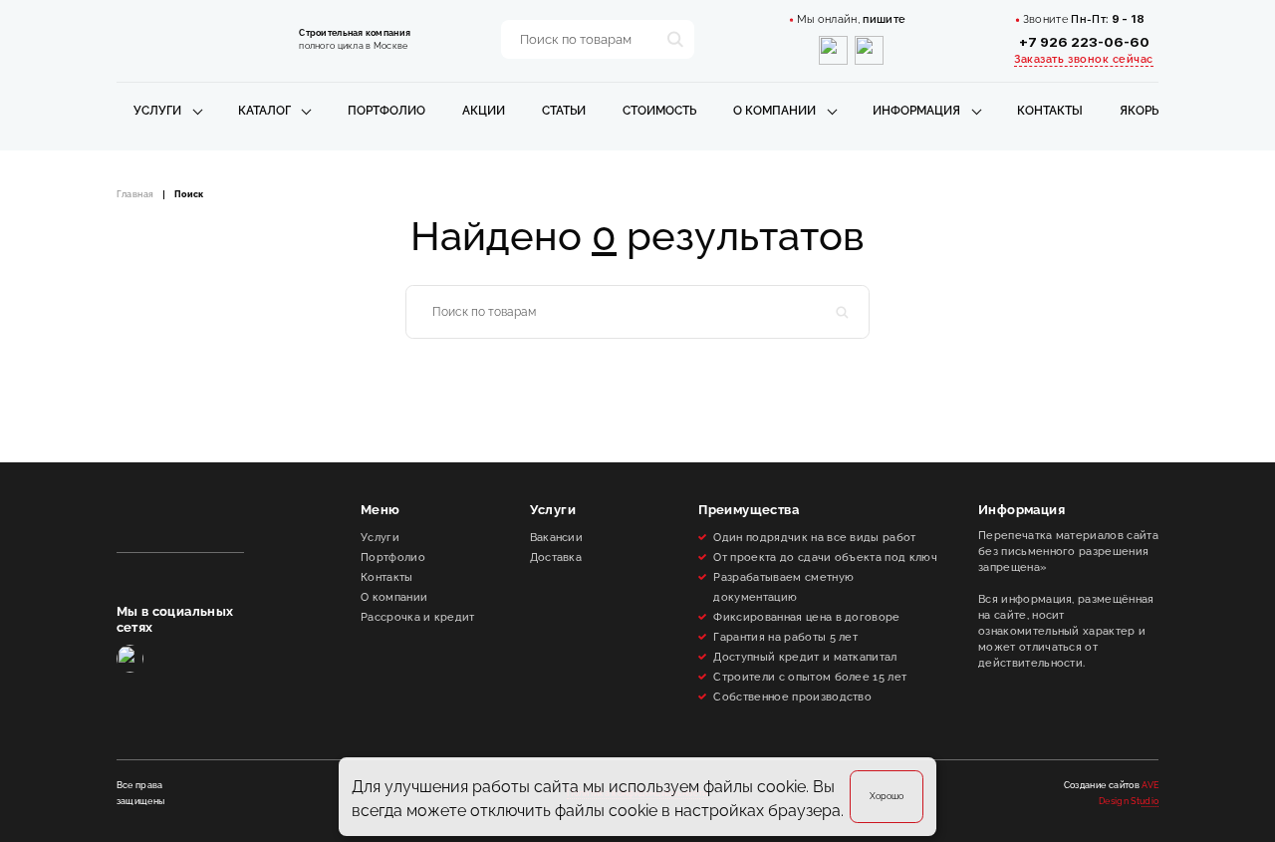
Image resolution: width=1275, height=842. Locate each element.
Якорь (1139, 111)
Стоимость (659, 111)
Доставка (556, 557)
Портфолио (386, 111)
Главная (135, 194)
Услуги (157, 111)
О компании (774, 111)
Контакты (1050, 111)
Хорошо (886, 795)
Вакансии (557, 537)
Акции (483, 111)
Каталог (264, 111)
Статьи (564, 111)
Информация (916, 111)
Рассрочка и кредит (418, 617)
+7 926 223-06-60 (1084, 42)
